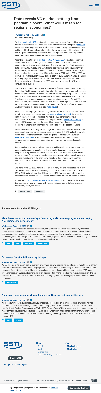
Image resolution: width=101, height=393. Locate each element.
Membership (43, 352)
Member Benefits (74, 346)
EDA (17, 243)
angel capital (11, 282)
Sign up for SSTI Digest (17, 365)
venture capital (25, 191)
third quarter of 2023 (27, 42)
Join (67, 343)
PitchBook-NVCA (51, 60)
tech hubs (28, 243)
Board (40, 346)
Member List (72, 349)
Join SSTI (16, 358)
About (39, 343)
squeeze (81, 45)
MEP (8, 320)
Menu (90, 5)
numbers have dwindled (60, 114)
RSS (95, 380)
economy (39, 191)
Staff (40, 349)
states (18, 320)
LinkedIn (92, 380)
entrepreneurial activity (24, 137)
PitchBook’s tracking (72, 119)
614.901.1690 (81, 381)
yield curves (52, 107)
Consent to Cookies (79, 388)
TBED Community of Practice (49, 355)
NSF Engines (42, 243)
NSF (8, 243)
